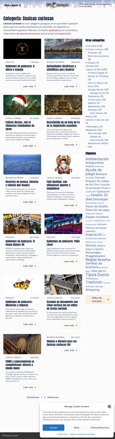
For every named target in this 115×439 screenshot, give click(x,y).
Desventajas (91, 203)
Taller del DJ (98, 271)
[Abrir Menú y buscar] (20, 5)
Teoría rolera (94, 99)
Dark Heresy (96, 113)
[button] (109, 406)
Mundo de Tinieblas (98, 76)
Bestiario (101, 174)
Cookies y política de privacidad (82, 434)
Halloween (102, 224)
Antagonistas (95, 162)
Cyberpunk (103, 191)
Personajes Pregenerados (95, 254)
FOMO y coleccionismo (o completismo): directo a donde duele (20, 364)
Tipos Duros (97, 274)
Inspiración (94, 234)
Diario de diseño (97, 206)
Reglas (91, 259)
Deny (76, 427)
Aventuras (99, 166)
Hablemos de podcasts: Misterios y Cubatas (19, 303)
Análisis (90, 166)
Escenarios (89, 221)
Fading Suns (99, 220)
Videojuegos (92, 126)
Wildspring (92, 290)
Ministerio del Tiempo (94, 242)
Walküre (92, 103)
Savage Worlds (96, 89)
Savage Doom (97, 93)
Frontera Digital (96, 72)
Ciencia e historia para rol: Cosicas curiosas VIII (62, 343)
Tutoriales (106, 283)
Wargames (91, 129)
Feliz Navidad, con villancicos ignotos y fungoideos (58, 185)
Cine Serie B (92, 46)
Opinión (99, 249)
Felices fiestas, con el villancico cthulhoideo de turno (20, 125)
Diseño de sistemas (94, 213)
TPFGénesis (92, 278)
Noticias (91, 245)
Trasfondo (94, 282)
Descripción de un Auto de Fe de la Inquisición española (63, 124)
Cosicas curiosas (13, 118)
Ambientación (97, 159)
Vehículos (90, 286)
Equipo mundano (97, 217)
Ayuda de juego (94, 172)
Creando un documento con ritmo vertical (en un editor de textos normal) (62, 305)
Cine (96, 184)
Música (89, 116)
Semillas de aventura (94, 265)
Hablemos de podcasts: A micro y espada (20, 68)
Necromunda (94, 133)
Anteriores (53, 397)
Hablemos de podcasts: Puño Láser (63, 243)
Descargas (100, 199)
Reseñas (104, 260)
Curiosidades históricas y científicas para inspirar (61, 68)
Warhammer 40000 (98, 143)
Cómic (88, 196)
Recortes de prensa (55, 62)
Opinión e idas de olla (97, 119)
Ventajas (99, 286)
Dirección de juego (98, 210)
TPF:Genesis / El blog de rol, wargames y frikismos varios (95, 5)
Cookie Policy (62, 434)
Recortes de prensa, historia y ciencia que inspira (22, 183)
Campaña (90, 178)
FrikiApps (91, 62)
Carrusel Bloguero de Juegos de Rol (97, 181)
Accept (53, 427)
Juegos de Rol (93, 69)
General (90, 66)
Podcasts (10, 62)
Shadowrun (94, 96)
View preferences (100, 427)
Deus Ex (100, 203)
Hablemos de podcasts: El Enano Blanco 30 (20, 243)
